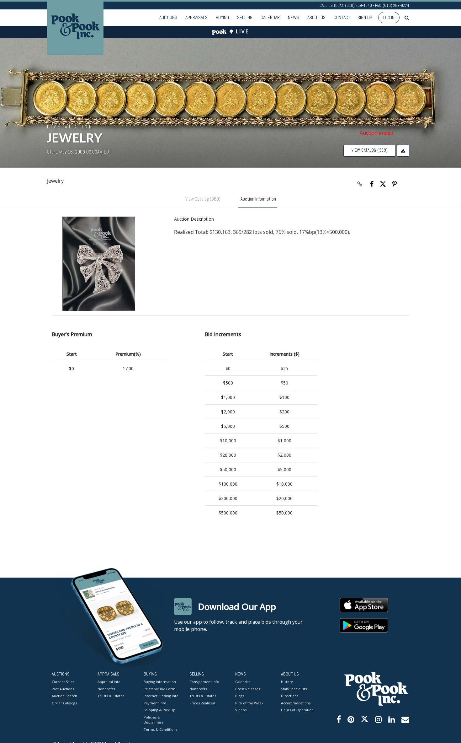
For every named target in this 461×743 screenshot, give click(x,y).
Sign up (365, 17)
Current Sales (63, 681)
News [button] (293, 17)
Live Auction (70, 126)
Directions (289, 695)
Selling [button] (244, 17)
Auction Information (258, 199)
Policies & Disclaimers (153, 720)
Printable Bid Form (159, 688)
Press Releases (247, 688)
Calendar (270, 17)
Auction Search (64, 695)
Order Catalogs (64, 703)
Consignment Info (204, 681)
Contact (342, 17)
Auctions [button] (168, 17)
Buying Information (160, 681)
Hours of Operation (297, 710)
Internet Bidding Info (161, 695)
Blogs (239, 695)
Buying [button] (222, 17)
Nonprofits (106, 688)
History (287, 681)
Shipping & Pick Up (159, 710)
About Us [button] (316, 17)
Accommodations (295, 703)
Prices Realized (202, 703)
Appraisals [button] (196, 17)
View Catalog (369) (370, 150)
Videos (240, 710)
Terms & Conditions (160, 729)
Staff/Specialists (294, 688)
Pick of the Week (249, 703)
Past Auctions (63, 688)
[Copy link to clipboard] (360, 184)
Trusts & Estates (111, 695)
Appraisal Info (109, 681)
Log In (389, 17)
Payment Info (155, 703)
